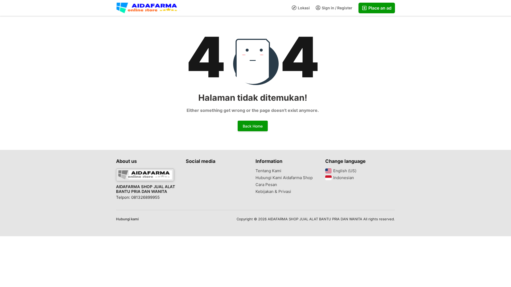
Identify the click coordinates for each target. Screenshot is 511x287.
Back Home (253, 126)
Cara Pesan (266, 184)
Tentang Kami (268, 170)
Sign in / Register (336, 8)
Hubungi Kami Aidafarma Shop (284, 177)
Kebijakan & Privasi (273, 191)
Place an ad (379, 8)
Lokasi (303, 8)
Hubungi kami (127, 219)
